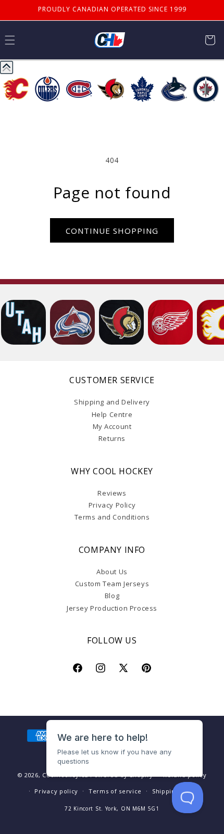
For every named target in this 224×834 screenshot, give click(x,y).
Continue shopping (112, 230)
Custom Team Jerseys (112, 583)
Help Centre (112, 414)
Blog (112, 595)
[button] (209, 40)
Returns (112, 438)
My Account (112, 426)
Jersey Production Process (112, 608)
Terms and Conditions (112, 517)
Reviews (111, 493)
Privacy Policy (112, 505)
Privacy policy (56, 791)
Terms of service (115, 791)
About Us (112, 571)
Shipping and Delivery (112, 402)
